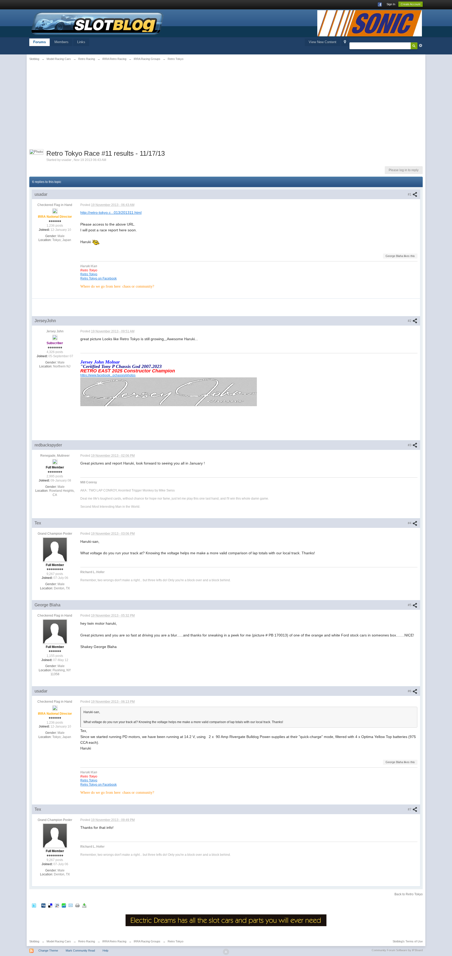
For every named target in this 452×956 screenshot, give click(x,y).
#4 (410, 523)
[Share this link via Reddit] (57, 905)
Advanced (421, 45)
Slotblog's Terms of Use (408, 941)
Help (105, 950)
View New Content (322, 42)
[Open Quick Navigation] (345, 42)
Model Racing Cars (59, 941)
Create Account (410, 4)
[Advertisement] (97, 104)
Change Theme (48, 950)
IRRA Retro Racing (114, 941)
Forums (39, 42)
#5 (410, 605)
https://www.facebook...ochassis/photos (107, 375)
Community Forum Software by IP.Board (397, 950)
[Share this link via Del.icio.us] (50, 905)
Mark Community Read (80, 950)
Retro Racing (86, 941)
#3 (410, 445)
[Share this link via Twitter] (34, 905)
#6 (410, 691)
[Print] (77, 905)
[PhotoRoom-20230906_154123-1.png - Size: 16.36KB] (168, 391)
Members (61, 42)
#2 (410, 321)
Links (81, 42)
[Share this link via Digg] (43, 905)
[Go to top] (226, 952)
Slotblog (34, 941)
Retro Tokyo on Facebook (98, 278)
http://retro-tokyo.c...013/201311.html (111, 212)
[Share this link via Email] (71, 905)
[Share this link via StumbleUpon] (64, 905)
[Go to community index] (97, 23)
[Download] (84, 905)
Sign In (391, 4)
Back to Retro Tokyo (408, 894)
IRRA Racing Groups (147, 941)
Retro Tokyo (88, 274)
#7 (410, 809)
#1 (410, 194)
